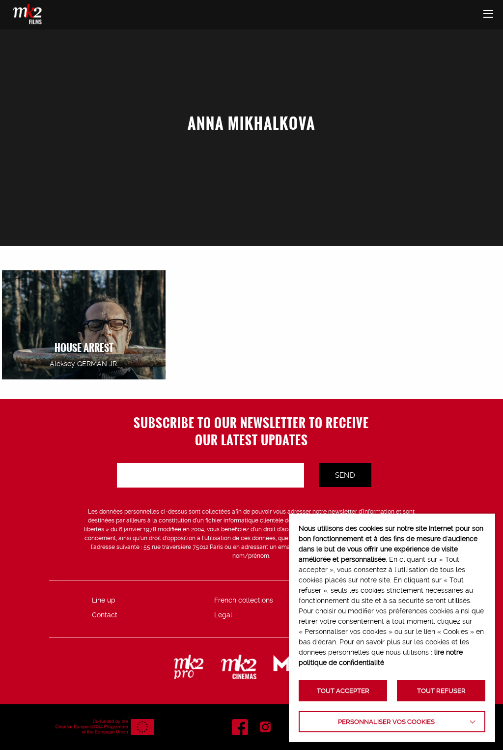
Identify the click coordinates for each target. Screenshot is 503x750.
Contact (104, 615)
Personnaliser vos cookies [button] (386, 721)
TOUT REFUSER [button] (441, 690)
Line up (103, 600)
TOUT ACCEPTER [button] (343, 690)
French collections (243, 600)
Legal (223, 615)
